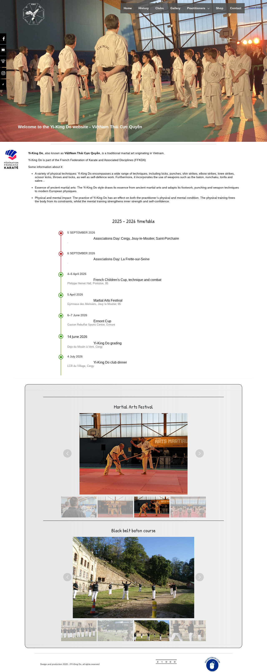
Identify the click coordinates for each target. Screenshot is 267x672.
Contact (235, 8)
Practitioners (196, 8)
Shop (219, 8)
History (144, 8)
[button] (67, 453)
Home (128, 8)
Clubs (159, 8)
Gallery (175, 8)
